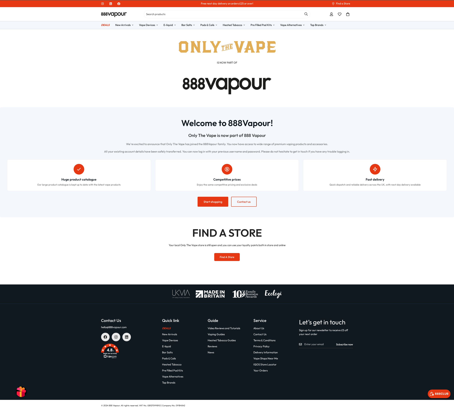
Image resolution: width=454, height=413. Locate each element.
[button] (348, 14)
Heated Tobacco (232, 25)
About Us (258, 328)
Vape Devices (147, 25)
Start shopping (213, 201)
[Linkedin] (110, 3)
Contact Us (259, 334)
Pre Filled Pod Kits (261, 25)
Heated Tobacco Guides (222, 340)
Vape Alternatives (291, 25)
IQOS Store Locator (264, 364)
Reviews (212, 346)
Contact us (244, 201)
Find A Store (227, 257)
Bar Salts (186, 25)
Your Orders (260, 370)
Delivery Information (265, 352)
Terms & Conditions (264, 340)
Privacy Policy (261, 346)
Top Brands (316, 25)
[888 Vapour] (114, 14)
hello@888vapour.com (114, 327)
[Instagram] (102, 3)
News (211, 352)
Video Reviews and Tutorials (224, 328)
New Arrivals (123, 25)
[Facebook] (118, 3)
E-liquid (168, 25)
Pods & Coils (207, 25)
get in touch (300, 151)
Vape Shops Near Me (265, 358)
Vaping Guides (216, 334)
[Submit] (306, 14)
